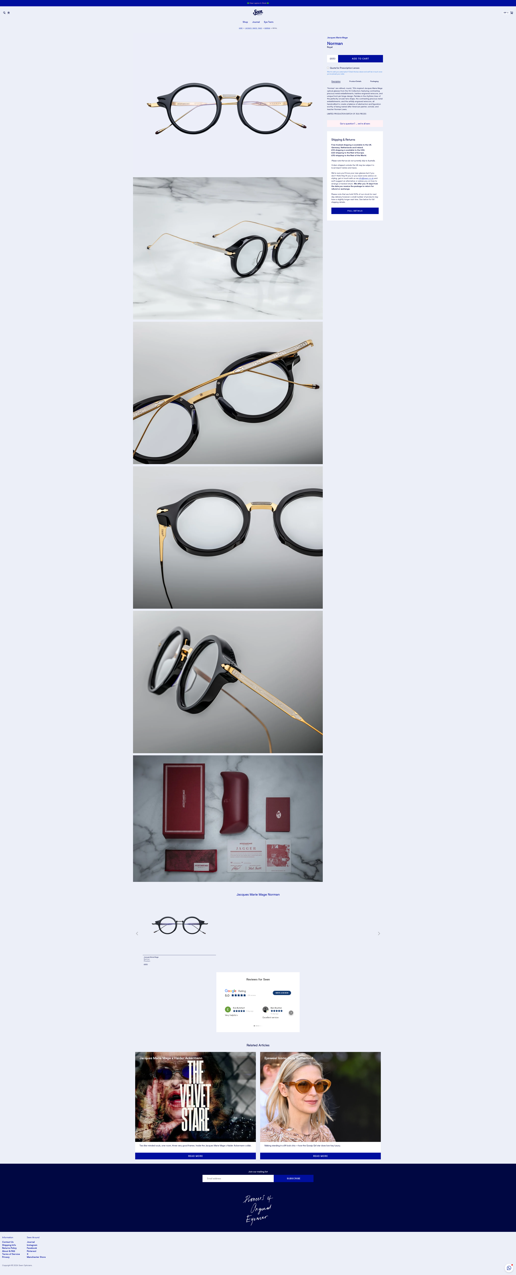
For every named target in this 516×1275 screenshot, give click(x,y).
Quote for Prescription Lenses (344, 68)
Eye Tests (268, 22)
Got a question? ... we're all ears (355, 123)
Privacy (6, 1257)
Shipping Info (9, 1245)
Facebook (32, 1248)
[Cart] (512, 13)
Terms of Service (11, 1254)
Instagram (32, 1245)
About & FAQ (8, 1251)
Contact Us (8, 1242)
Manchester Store (36, 1257)
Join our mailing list (258, 1171)
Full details (355, 211)
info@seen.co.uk (366, 178)
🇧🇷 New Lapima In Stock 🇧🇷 (258, 3)
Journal (256, 22)
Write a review (281, 993)
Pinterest (31, 1251)
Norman (335, 43)
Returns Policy (9, 1248)
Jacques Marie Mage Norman (258, 894)
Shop (245, 22)
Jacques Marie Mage (337, 37)
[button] (509, 1268)
